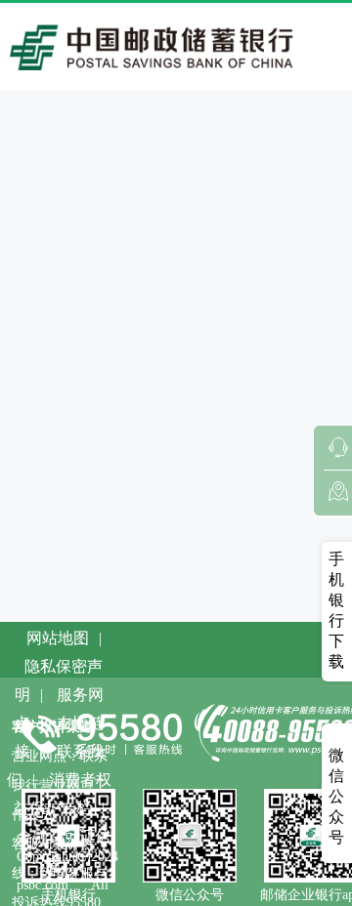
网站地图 (57, 638)
